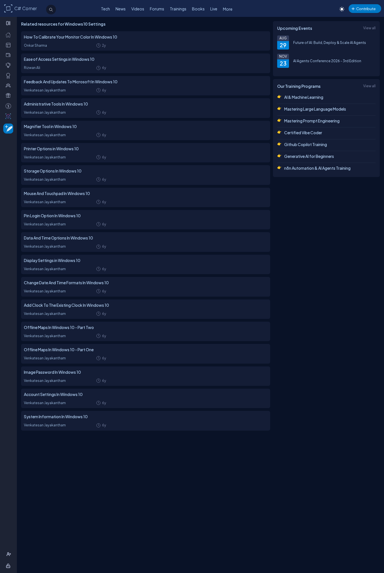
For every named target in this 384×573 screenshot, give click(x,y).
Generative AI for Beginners (309, 156)
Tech (105, 8)
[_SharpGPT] (9, 116)
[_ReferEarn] (9, 95)
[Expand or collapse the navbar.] (8, 23)
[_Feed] (9, 34)
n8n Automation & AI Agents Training (317, 168)
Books (198, 8)
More (227, 9)
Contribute (366, 8)
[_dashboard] (9, 45)
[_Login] (9, 566)
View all (369, 28)
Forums (157, 8)
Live (213, 8)
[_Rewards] (9, 106)
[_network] (9, 85)
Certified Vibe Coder (303, 132)
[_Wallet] (9, 55)
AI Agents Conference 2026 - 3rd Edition (327, 61)
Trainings (178, 8)
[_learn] (9, 65)
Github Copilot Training (305, 144)
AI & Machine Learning (303, 97)
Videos (137, 8)
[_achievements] (9, 75)
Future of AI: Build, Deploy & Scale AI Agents (329, 42)
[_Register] (9, 554)
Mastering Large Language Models (315, 108)
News (121, 8)
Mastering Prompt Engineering (312, 120)
